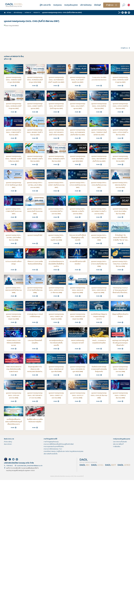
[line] (129, 13)
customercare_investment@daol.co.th (29, 465)
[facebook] (126, 13)
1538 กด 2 (9, 465)
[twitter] (122, 13)
